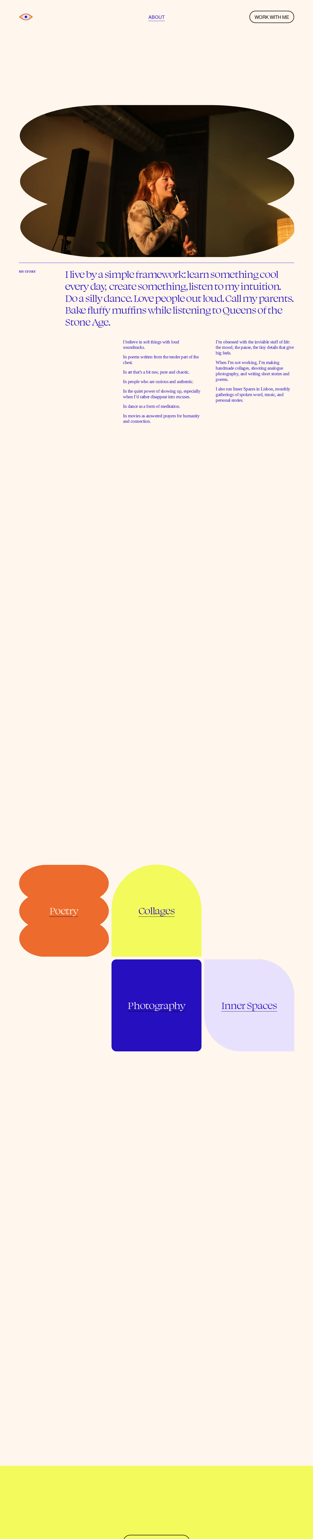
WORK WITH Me (272, 16)
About (156, 16)
